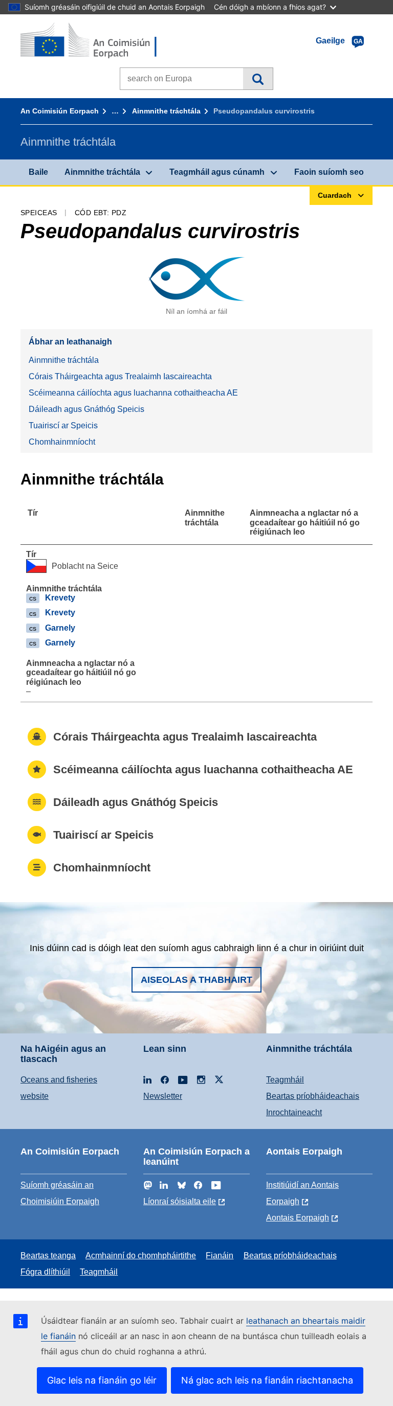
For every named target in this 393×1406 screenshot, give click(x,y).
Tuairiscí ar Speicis (63, 425)
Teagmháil (285, 1079)
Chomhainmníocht (62, 441)
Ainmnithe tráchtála (166, 111)
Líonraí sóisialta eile (179, 1201)
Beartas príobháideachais (312, 1096)
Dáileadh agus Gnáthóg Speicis (86, 409)
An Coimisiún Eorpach (59, 111)
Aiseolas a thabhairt (196, 980)
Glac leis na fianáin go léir (102, 1380)
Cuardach (257, 78)
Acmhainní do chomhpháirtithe (140, 1255)
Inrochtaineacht (294, 1112)
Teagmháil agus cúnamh (217, 172)
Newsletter (162, 1096)
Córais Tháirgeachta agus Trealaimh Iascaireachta (120, 376)
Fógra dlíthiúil (45, 1271)
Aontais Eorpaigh (297, 1217)
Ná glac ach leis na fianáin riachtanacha (267, 1380)
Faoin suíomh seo (329, 172)
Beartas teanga (48, 1255)
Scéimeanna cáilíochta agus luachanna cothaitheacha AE (133, 392)
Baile (38, 172)
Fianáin (219, 1255)
